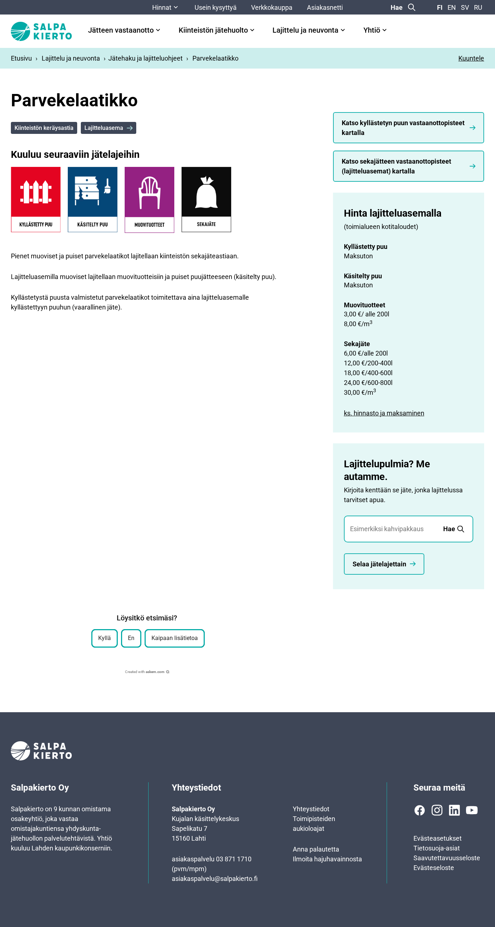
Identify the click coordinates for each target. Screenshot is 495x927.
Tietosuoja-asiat (436, 848)
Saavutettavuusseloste (446, 858)
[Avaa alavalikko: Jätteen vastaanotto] (158, 30)
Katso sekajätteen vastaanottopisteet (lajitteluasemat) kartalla (396, 166)
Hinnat (161, 7)
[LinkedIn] (454, 810)
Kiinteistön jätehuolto (213, 30)
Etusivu (21, 58)
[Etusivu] (41, 31)
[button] (104, 638)
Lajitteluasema (103, 127)
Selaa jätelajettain (379, 564)
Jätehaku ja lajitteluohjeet (145, 58)
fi (439, 7)
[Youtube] (472, 810)
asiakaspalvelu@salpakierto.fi (215, 878)
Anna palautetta (316, 849)
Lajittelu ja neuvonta (305, 30)
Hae (397, 7)
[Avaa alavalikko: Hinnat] (175, 7)
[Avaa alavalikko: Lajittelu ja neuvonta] (342, 30)
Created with (145, 672)
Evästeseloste (433, 867)
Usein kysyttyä (216, 7)
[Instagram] (437, 810)
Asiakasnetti (325, 7)
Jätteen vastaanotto (121, 30)
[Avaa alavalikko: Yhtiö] (384, 30)
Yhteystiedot (311, 809)
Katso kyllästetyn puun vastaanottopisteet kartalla (403, 127)
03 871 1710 (233, 859)
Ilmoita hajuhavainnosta (327, 859)
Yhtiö (371, 30)
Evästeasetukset (437, 838)
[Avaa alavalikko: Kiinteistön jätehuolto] (252, 30)
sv (465, 7)
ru (478, 7)
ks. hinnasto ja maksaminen (384, 413)
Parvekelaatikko (215, 58)
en (452, 7)
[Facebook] (419, 810)
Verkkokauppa (271, 7)
